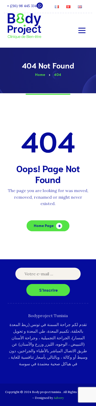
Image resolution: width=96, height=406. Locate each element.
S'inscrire (48, 289)
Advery (59, 398)
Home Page (44, 225)
